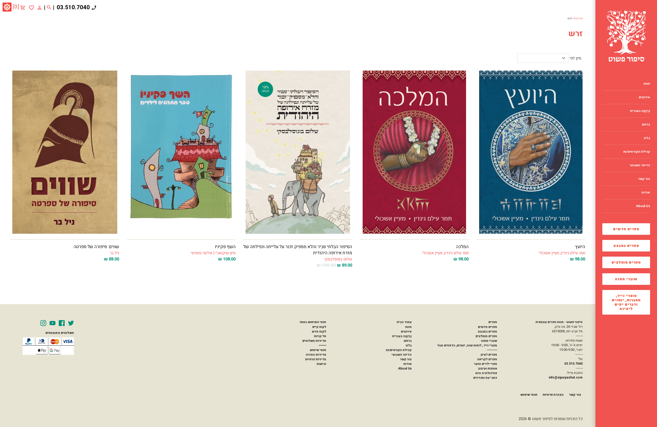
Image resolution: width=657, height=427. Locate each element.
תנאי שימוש (318, 350)
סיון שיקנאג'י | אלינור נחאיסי (213, 253)
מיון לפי (575, 58)
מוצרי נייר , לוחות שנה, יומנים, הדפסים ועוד (467, 345)
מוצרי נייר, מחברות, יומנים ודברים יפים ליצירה (626, 302)
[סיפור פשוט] (626, 36)
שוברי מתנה (626, 279)
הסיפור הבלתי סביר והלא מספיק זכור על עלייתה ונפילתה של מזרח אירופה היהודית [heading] (297, 250)
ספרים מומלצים (626, 262)
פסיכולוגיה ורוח (486, 373)
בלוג (408, 345)
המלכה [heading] (462, 247)
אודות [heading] (646, 192)
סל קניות (320, 336)
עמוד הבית (404, 322)
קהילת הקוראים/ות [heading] (636, 151)
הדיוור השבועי (402, 354)
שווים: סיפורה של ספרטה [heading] (96, 247)
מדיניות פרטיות (315, 359)
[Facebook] (62, 323)
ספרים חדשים (626, 229)
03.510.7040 (73, 7)
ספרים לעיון (489, 354)
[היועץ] (530, 152)
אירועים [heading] (644, 97)
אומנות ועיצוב (487, 368)
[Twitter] (71, 323)
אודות (407, 364)
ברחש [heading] (646, 124)
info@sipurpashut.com (566, 377)
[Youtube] (52, 323)
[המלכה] (414, 152)
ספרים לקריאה (487, 359)
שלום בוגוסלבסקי (338, 259)
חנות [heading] (647, 83)
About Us (405, 368)
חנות (408, 327)
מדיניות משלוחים (314, 340)
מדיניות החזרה (316, 354)
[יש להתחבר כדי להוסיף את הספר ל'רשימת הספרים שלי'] (31, 7)
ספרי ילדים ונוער (485, 364)
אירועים (406, 331)
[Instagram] (43, 323)
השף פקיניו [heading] (225, 247)
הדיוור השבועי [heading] (640, 165)
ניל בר (114, 253)
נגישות (321, 364)
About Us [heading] (643, 206)
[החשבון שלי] (39, 7)
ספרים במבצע (626, 245)
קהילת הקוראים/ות (399, 350)
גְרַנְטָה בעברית (402, 336)
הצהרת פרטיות (553, 394)
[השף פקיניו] (181, 152)
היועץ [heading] (580, 247)
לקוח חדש (319, 331)
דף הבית (578, 18)
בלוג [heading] (647, 138)
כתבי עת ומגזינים (485, 377)
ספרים (492, 322)
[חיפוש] (49, 7)
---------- (492, 350)
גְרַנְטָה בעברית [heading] (640, 111)
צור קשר (406, 359)
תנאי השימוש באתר (312, 322)
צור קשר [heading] (644, 179)
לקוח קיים (319, 327)
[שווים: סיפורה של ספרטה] (64, 152)
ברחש (408, 340)
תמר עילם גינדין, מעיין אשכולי (562, 253)
